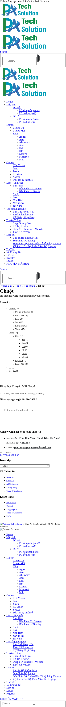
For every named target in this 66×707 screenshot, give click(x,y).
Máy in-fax (18, 203)
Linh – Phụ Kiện (14, 182)
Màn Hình (18, 200)
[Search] (38, 58)
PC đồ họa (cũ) (27, 122)
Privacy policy (11, 487)
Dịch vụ (10, 234)
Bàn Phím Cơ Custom (30, 188)
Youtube (14, 454)
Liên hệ (10, 255)
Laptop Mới (19, 130)
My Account (11, 502)
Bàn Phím (18, 185)
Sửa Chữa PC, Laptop (24, 240)
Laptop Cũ (18, 127)
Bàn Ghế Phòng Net (23, 211)
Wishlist (9, 506)
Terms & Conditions (14, 491)
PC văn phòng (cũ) (28, 119)
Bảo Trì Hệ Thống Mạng (25, 237)
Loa (15, 197)
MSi (21, 159)
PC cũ (16, 116)
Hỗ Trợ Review (21, 226)
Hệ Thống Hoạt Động (24, 217)
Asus (21, 145)
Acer (21, 139)
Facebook (5, 454)
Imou (15, 168)
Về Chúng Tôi (13, 252)
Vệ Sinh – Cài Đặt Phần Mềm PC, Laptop (34, 246)
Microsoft (24, 156)
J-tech (16, 171)
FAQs (8, 516)
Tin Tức (10, 249)
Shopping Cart (11, 509)
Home (9, 101)
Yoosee (16, 177)
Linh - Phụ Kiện (25, 286)
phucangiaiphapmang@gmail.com (32, 447)
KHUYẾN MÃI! (17, 263)
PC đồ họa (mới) (27, 113)
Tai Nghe (17, 205)
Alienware (24, 142)
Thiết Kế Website (21, 232)
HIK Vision (19, 165)
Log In (9, 260)
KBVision (18, 174)
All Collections (12, 484)
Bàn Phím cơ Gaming (30, 191)
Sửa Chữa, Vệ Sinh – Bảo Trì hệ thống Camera (37, 243)
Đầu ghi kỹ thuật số (23, 179)
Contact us (10, 480)
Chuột (16, 194)
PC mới (17, 107)
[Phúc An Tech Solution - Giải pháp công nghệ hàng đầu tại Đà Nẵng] (20, 15)
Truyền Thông (13, 220)
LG (10, 367)
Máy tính (11, 104)
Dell (21, 148)
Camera (10, 162)
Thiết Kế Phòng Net (23, 214)
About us (9, 477)
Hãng (15, 133)
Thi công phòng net (16, 208)
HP (21, 151)
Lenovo (23, 153)
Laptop (10, 124)
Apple (22, 136)
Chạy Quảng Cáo (22, 223)
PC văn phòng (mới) (29, 110)
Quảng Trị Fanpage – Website (28, 229)
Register (10, 258)
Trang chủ (6, 286)
